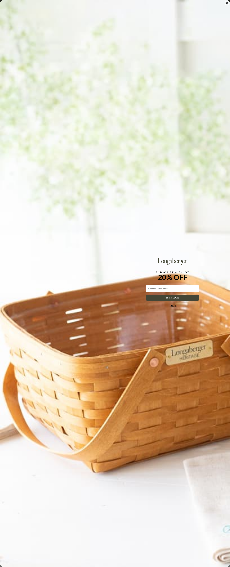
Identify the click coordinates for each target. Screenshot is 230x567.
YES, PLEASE (172, 297)
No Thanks (172, 306)
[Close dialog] (227, 3)
